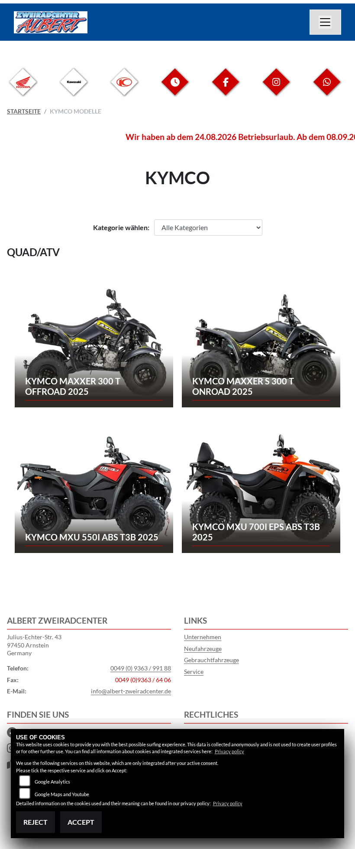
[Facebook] (225, 89)
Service (193, 671)
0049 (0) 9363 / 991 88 (140, 668)
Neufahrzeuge (203, 648)
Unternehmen (202, 637)
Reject (35, 822)
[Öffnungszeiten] (174, 89)
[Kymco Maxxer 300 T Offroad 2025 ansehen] (94, 344)
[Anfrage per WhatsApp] (326, 89)
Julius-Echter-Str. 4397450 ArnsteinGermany (34, 645)
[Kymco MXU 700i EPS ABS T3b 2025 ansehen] (261, 489)
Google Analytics (52, 781)
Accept (81, 822)
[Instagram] (276, 89)
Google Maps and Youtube (62, 794)
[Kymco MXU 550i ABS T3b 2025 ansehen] (94, 489)
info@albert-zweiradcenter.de (131, 691)
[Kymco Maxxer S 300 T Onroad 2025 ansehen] (261, 344)
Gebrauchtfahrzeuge (211, 660)
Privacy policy (229, 751)
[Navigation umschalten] (326, 22)
